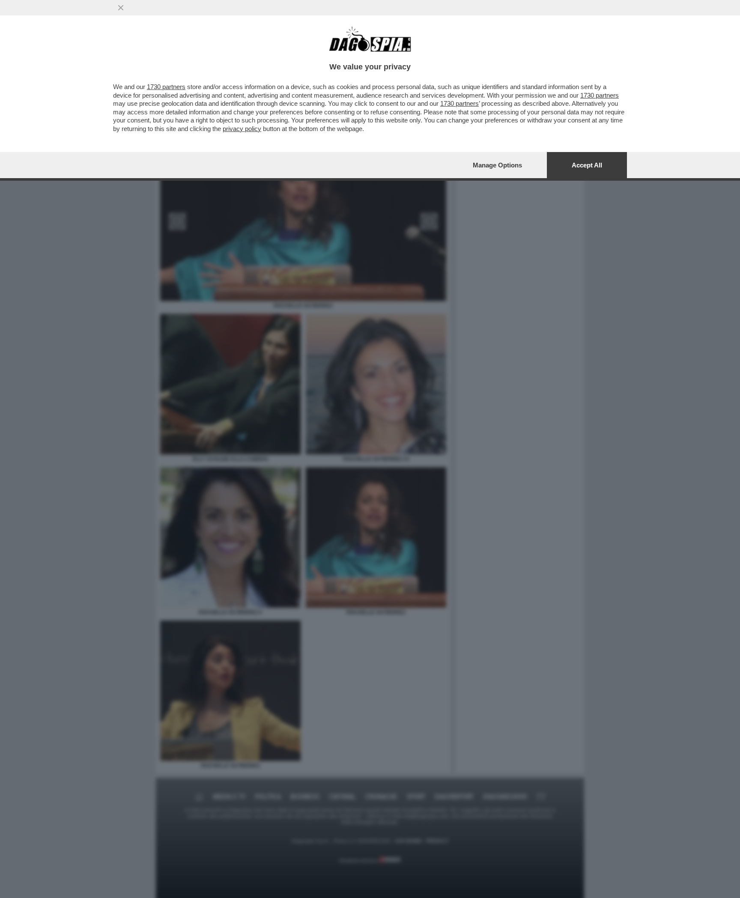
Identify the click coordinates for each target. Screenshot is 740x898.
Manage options (497, 165)
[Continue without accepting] (120, 7)
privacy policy (242, 128)
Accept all (587, 165)
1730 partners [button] (166, 86)
